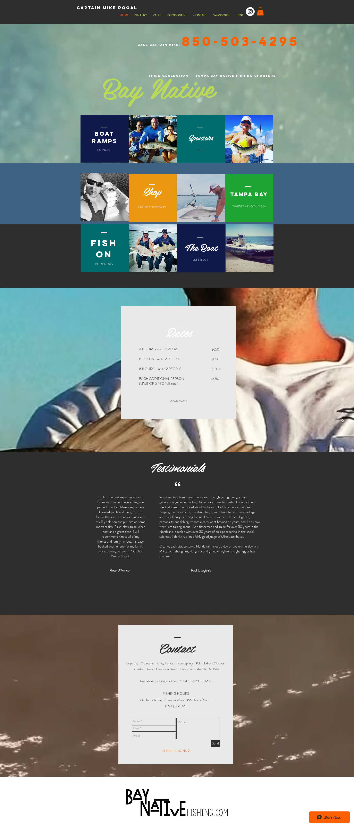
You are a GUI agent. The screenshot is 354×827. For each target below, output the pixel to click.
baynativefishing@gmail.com (159, 681)
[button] (260, 11)
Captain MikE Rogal (107, 7)
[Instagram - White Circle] (250, 11)
